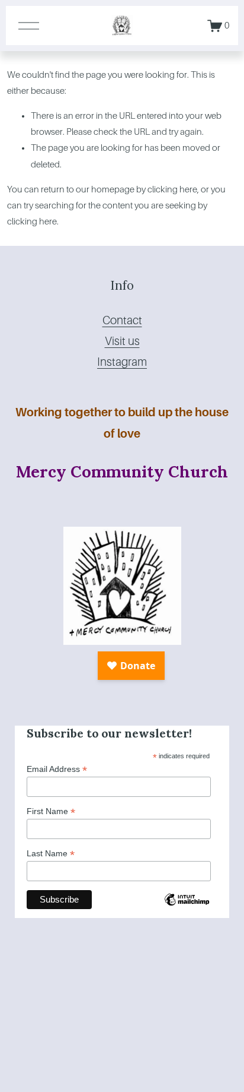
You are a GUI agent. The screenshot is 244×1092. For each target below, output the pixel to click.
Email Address (57, 769)
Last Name (51, 853)
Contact (122, 320)
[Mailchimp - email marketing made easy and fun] (187, 909)
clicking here (172, 189)
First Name (51, 811)
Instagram (122, 362)
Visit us (122, 341)
